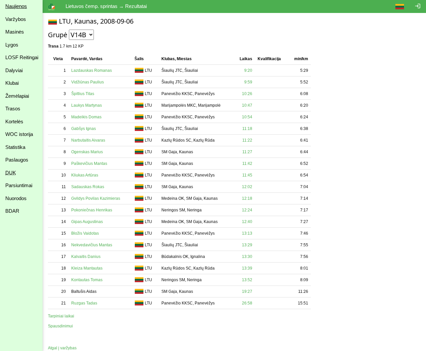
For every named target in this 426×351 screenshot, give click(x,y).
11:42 (247, 163)
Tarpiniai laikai (61, 316)
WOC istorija (19, 134)
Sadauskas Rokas (87, 186)
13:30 (247, 256)
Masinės (14, 32)
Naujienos (16, 6)
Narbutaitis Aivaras (88, 140)
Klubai (12, 83)
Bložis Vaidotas (85, 233)
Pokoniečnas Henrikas (91, 210)
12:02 (247, 186)
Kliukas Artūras (84, 175)
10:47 (247, 105)
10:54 (247, 117)
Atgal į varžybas (62, 348)
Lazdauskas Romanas (91, 70)
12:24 (247, 210)
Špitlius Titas (82, 93)
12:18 (247, 198)
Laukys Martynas (86, 105)
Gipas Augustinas (87, 221)
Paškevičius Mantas (89, 163)
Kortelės (14, 121)
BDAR (12, 211)
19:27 (247, 291)
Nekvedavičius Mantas (91, 245)
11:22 (247, 140)
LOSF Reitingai (21, 57)
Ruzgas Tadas (84, 303)
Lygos (11, 45)
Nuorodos (16, 198)
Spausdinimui (60, 326)
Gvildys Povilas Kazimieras (95, 198)
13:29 (247, 245)
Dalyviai (14, 70)
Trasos (12, 108)
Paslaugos (16, 160)
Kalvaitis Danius (86, 256)
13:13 (247, 233)
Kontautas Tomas (87, 280)
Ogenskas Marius (87, 152)
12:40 (247, 221)
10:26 (247, 93)
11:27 (247, 152)
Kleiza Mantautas (87, 268)
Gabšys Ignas (83, 128)
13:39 (247, 268)
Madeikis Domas (86, 117)
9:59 (248, 82)
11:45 (247, 175)
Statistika (15, 147)
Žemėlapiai (17, 96)
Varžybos (15, 19)
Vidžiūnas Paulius (87, 82)
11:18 (247, 128)
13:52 (247, 280)
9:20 (248, 70)
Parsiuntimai (18, 185)
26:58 (247, 303)
